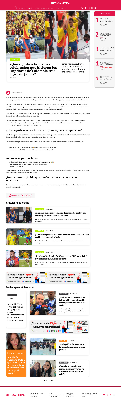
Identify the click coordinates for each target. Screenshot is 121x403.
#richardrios (26, 150)
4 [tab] (52, 380)
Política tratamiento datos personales (55, 395)
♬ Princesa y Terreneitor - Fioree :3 (41, 150)
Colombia (20, 8)
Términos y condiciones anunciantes (70, 395)
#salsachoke (26, 164)
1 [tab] (44, 380)
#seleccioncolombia (41, 148)
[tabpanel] (48, 334)
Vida (52, 8)
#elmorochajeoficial (15, 164)
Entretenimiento (45, 8)
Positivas (37, 8)
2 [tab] (46, 380)
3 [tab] (49, 380)
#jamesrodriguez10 (15, 150)
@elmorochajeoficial (15, 162)
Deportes (30, 8)
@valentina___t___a (15, 148)
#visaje (32, 164)
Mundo (57, 8)
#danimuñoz (52, 148)
